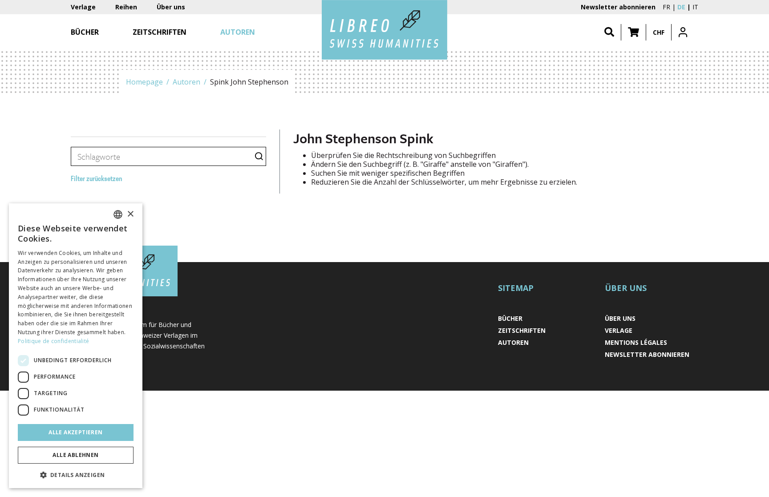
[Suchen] (609, 32)
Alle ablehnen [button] (75, 455)
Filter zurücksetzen (96, 179)
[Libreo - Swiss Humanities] (384, 30)
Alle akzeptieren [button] (75, 432)
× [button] (130, 214)
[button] (633, 32)
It (695, 7)
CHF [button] (658, 32)
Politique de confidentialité (53, 341)
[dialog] (75, 345)
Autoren (186, 82)
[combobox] (117, 214)
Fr (666, 7)
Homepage (144, 82)
